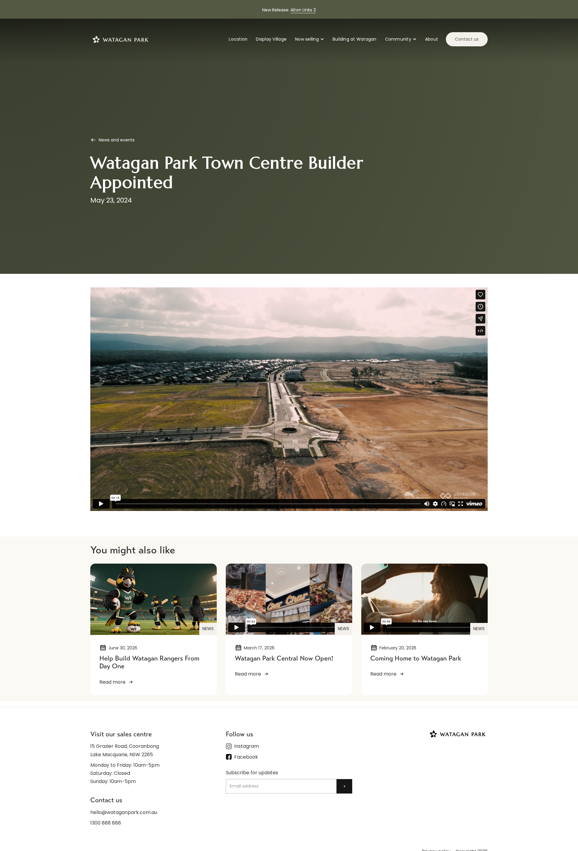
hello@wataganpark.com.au (123, 812)
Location (238, 39)
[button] (309, 39)
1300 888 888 (105, 822)
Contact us (467, 39)
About (431, 39)
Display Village (271, 39)
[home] (120, 39)
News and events (117, 140)
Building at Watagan (355, 39)
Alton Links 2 (303, 10)
